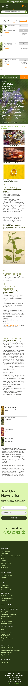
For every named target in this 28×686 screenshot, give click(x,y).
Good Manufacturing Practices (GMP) (11, 650)
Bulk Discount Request (7, 598)
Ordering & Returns (6, 612)
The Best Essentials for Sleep (12, 163)
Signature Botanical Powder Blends (10, 556)
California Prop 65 (6, 590)
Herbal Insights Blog (6, 575)
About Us (3, 629)
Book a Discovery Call (7, 596)
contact (26, 48)
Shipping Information (6, 616)
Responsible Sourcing (7, 638)
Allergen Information (6, 623)
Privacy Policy (5, 585)
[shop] (2, 6)
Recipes (3, 577)
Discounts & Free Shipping (8, 614)
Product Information (6, 621)
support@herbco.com (14, 683)
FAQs (2, 640)
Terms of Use (5, 587)
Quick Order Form (6, 563)
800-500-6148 (14, 9)
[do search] (25, 12)
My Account (4, 568)
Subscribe (14, 518)
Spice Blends (4, 553)
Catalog (3, 565)
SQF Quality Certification (7, 648)
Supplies (3, 560)
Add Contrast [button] (4, 662)
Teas (2, 558)
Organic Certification (6, 655)
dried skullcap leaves (12, 325)
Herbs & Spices (5, 551)
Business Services (6, 632)
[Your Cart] (22, 6)
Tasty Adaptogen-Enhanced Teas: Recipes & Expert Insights (13, 180)
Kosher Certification (6, 652)
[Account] (25, 6)
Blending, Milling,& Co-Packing (5, 635)
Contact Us (24, 76)
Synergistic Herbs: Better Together (13, 146)
